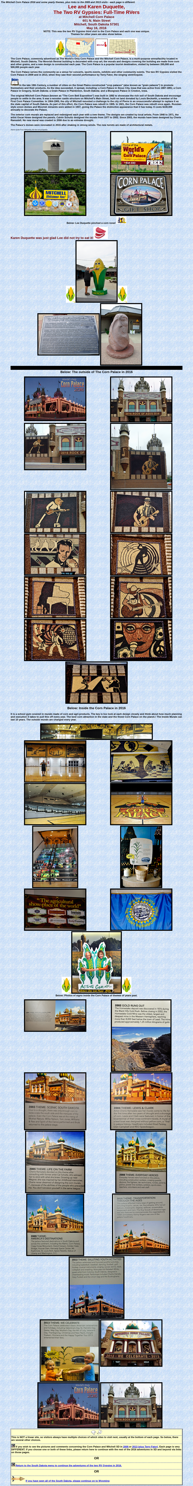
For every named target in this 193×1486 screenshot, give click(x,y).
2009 (126, 1446)
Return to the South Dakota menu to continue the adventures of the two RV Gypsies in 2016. (68, 1465)
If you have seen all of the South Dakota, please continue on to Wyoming (68, 1480)
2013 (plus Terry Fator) (145, 1446)
